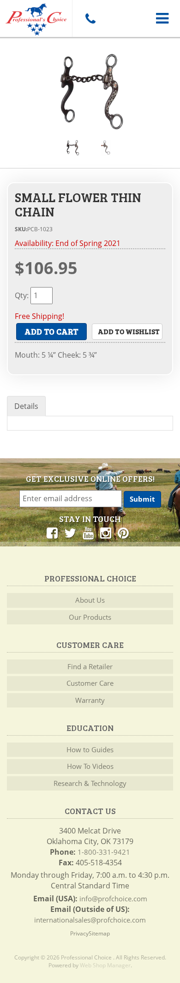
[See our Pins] (123, 532)
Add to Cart (51, 331)
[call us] (90, 18)
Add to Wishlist (129, 331)
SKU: (21, 229)
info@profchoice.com (113, 898)
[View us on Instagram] (105, 532)
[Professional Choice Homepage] (36, 18)
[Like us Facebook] (52, 532)
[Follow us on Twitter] (70, 532)
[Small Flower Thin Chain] (90, 92)
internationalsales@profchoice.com (90, 919)
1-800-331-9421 (104, 852)
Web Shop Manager (105, 965)
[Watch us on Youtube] (88, 532)
